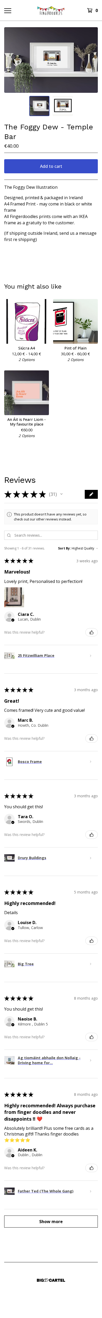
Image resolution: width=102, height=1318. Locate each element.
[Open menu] (7, 10)
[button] (61, 494)
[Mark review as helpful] (91, 632)
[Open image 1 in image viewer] (51, 60)
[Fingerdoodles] (51, 10)
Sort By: (64, 548)
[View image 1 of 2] (39, 106)
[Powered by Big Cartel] (51, 1280)
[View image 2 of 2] (63, 106)
